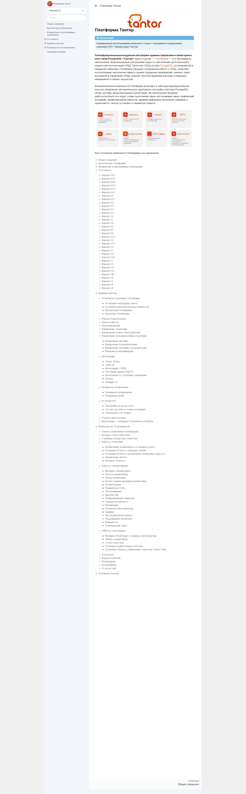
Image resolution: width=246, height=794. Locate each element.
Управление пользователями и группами (124, 335)
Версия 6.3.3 (108, 185)
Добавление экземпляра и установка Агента (130, 446)
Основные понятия (56, 52)
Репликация (111, 505)
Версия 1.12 (108, 270)
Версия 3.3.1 (108, 236)
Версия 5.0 (108, 223)
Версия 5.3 (108, 212)
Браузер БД (111, 494)
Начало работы (110, 322)
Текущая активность (116, 501)
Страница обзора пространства (119, 438)
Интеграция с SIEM (115, 368)
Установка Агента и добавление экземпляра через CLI (135, 453)
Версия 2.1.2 (108, 257)
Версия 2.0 (107, 264)
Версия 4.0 (107, 233)
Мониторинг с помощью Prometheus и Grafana (127, 421)
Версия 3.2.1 (108, 243)
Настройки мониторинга (118, 515)
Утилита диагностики (114, 417)
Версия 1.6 (107, 284)
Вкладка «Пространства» (116, 435)
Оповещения (108, 561)
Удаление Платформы (117, 313)
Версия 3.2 (107, 247)
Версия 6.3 (107, 195)
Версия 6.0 (107, 209)
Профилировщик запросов (119, 498)
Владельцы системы (116, 341)
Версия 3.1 (107, 250)
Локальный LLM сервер (118, 412)
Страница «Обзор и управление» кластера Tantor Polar (135, 549)
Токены (109, 378)
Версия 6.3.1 (108, 192)
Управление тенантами (114, 329)
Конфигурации (113, 484)
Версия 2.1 (107, 260)
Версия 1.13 (108, 267)
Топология (107, 554)
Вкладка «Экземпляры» (118, 470)
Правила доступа (115, 488)
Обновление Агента (116, 457)
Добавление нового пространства (121, 332)
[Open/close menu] (45, 39)
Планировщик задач (116, 525)
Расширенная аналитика (118, 518)
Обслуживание (113, 491)
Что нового (52, 39)
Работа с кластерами (113, 530)
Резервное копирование (115, 387)
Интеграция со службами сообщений (125, 375)
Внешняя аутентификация (119, 351)
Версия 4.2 (107, 226)
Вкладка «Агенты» (115, 460)
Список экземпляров (116, 474)
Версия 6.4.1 (108, 178)
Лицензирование (111, 325)
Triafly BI (110, 364)
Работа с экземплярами (115, 465)
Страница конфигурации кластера (124, 546)
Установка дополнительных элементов (127, 306)
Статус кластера (114, 542)
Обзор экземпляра (115, 477)
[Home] (96, 6)
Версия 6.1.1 (108, 206)
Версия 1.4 (107, 288)
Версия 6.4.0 (108, 182)
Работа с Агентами (112, 441)
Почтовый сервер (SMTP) (119, 371)
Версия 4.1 (107, 229)
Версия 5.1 (107, 219)
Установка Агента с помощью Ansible (125, 450)
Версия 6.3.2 (108, 188)
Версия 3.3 (108, 240)
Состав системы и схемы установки (125, 409)
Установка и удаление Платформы (121, 298)
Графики (109, 511)
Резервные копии (114, 395)
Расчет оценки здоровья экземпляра (125, 481)
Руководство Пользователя (61, 47)
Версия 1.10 (108, 274)
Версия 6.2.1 (108, 199)
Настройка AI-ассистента (119, 405)
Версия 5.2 (107, 216)
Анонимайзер (109, 564)
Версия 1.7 (107, 281)
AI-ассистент (109, 400)
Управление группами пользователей (125, 347)
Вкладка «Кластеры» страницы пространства (130, 535)
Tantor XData (112, 361)
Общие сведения (55, 24)
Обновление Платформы (118, 310)
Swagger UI (111, 382)
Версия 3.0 (108, 253)
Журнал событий (111, 558)
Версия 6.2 (107, 202)
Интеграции (108, 356)
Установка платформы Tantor (121, 303)
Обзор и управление (116, 539)
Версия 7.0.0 (108, 175)
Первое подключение (114, 318)
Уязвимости (111, 522)
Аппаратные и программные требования (61, 33)
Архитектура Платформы (59, 28)
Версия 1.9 (107, 277)
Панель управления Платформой (120, 431)
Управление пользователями (121, 344)
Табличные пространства (119, 508)
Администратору (55, 43)
